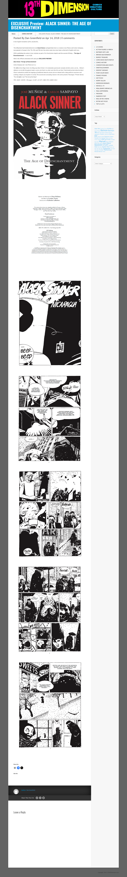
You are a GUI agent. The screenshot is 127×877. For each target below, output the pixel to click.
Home (13, 34)
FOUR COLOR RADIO (102, 73)
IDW (102, 139)
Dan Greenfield (33, 38)
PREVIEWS (99, 93)
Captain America (108, 132)
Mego (107, 142)
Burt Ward (102, 132)
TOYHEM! (101, 150)
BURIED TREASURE (102, 57)
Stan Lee (112, 147)
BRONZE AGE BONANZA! (103, 55)
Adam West (97, 128)
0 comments (68, 38)
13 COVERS (99, 47)
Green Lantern (98, 139)
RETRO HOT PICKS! (102, 101)
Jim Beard (113, 139)
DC (96, 136)
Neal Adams (107, 143)
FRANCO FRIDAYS (101, 75)
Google (37, 798)
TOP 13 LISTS (100, 104)
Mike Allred (99, 143)
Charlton (102, 134)
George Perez (104, 138)
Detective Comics (108, 136)
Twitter (43, 798)
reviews (111, 145)
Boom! (98, 132)
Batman (104, 130)
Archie (109, 129)
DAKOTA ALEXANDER (102, 67)
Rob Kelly (100, 147)
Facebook (40, 798)
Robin (96, 147)
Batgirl (98, 130)
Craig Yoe (106, 134)
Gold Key (110, 138)
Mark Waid (97, 142)
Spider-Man (106, 147)
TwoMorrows (108, 150)
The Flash (112, 148)
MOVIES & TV (100, 86)
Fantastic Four (98, 138)
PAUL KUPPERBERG (102, 91)
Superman (106, 148)
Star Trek (97, 148)
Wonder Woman (98, 151)
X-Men (104, 151)
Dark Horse (111, 134)
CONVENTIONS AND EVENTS (104, 65)
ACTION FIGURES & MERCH (104, 49)
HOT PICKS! (99, 78)
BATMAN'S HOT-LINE (102, 52)
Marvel (102, 141)
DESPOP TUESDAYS (102, 70)
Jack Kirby (107, 139)
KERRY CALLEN (100, 80)
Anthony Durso (104, 128)
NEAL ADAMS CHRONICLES (104, 88)
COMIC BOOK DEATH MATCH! (105, 60)
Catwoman (97, 134)
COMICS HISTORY (27, 34)
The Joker (97, 150)
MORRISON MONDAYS (102, 83)
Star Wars (101, 148)
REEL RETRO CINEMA (102, 99)
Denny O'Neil (101, 136)
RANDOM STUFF (101, 96)
